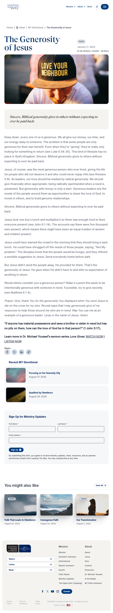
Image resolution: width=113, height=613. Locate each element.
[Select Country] (70, 605)
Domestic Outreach (67, 556)
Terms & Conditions (23, 602)
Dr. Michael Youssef (93, 574)
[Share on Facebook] (7, 352)
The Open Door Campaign (70, 583)
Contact (88, 565)
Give (87, 561)
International (64, 561)
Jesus (87, 556)
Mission (62, 552)
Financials (89, 569)
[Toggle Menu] (105, 6)
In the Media (90, 578)
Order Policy (37, 602)
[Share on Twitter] (14, 352)
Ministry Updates (66, 578)
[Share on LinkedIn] (21, 352)
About (87, 552)
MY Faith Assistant (93, 583)
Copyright (50, 601)
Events (62, 569)
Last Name (62, 424)
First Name (13, 424)
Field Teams (64, 574)
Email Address (15, 435)
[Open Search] (97, 6)
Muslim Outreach (66, 565)
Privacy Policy (9, 602)
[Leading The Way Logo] (13, 6)
